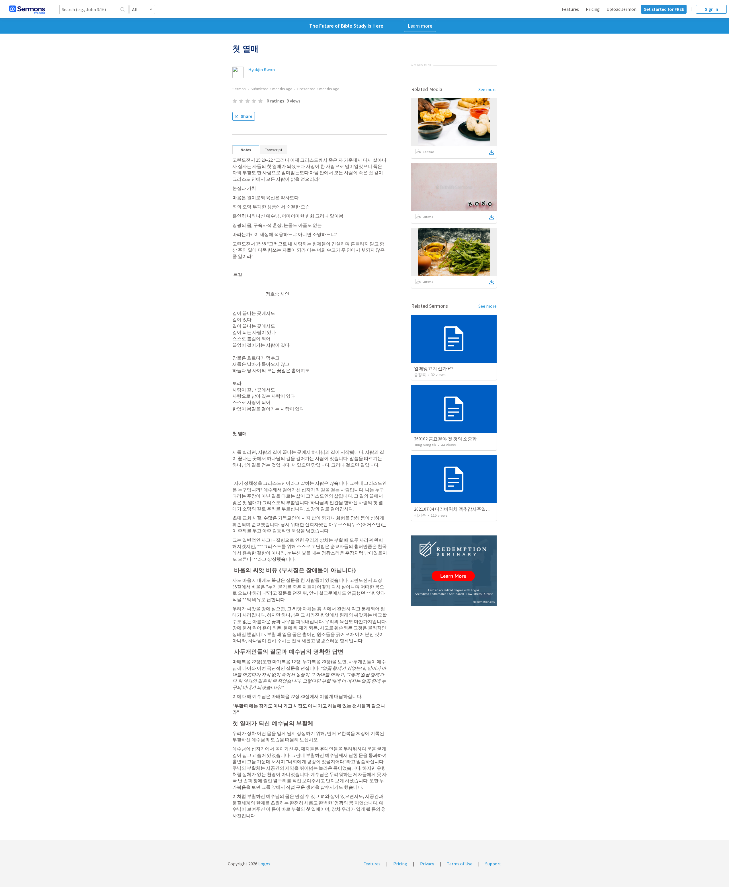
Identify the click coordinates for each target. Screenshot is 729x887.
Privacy (427, 864)
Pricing (593, 9)
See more (487, 89)
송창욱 (420, 374)
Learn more (420, 25)
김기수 (420, 515)
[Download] (491, 152)
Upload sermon (621, 9)
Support (493, 864)
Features (570, 9)
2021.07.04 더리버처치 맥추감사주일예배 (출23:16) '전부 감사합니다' (481, 509)
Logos (263, 864)
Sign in (711, 9)
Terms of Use (459, 864)
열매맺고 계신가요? (433, 368)
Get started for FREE (664, 9)
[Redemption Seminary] (454, 570)
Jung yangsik (425, 444)
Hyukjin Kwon (261, 69)
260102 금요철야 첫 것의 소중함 (445, 439)
